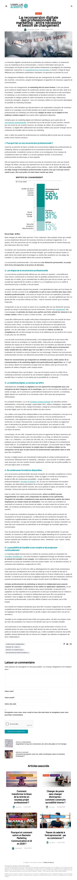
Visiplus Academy (48, 862)
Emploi (38, 13)
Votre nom (9, 691)
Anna (19, 807)
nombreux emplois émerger (40, 402)
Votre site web (10, 704)
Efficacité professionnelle (21, 775)
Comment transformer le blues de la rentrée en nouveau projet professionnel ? (22, 797)
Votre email (9, 698)
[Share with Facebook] (64, 644)
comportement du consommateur (37, 70)
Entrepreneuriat (58, 816)
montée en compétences (14, 649)
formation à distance (28, 482)
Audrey (20, 848)
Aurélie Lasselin (34, 29)
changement (60, 309)
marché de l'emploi (13, 647)
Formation (21, 778)
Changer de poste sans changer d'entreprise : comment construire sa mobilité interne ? (55, 797)
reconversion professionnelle (15, 123)
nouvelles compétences (13, 557)
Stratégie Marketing (18, 819)
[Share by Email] (70, 644)
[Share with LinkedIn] (67, 644)
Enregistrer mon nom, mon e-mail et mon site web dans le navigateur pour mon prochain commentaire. (36, 713)
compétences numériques (15, 644)
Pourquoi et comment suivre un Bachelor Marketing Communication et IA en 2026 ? (21, 838)
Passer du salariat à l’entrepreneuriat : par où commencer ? (55, 835)
